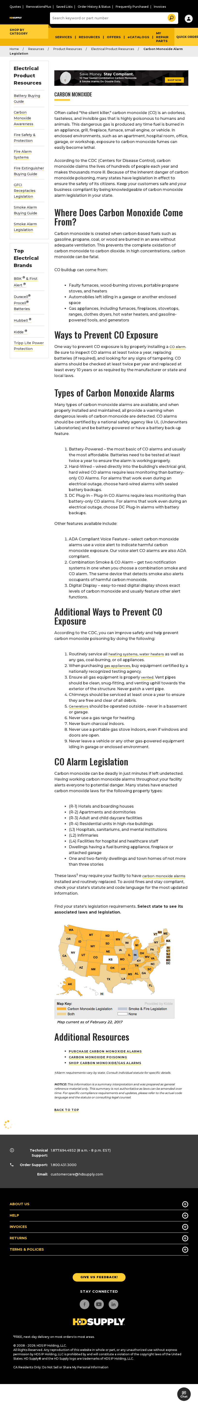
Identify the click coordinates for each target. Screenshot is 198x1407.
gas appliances (117, 666)
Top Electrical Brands (26, 258)
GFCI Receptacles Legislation (24, 191)
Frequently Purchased (132, 6)
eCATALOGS (138, 37)
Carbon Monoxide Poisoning (98, 1057)
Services (63, 37)
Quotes (15, 6)
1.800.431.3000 (64, 1165)
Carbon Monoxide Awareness (23, 118)
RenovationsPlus (38, 6)
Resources (89, 37)
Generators (78, 706)
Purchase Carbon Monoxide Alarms (105, 1051)
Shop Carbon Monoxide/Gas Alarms (105, 1063)
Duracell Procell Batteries (22, 303)
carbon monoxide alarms (163, 876)
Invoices (160, 6)
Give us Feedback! (99, 1277)
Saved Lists (64, 6)
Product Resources (67, 49)
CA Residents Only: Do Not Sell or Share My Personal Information (60, 1367)
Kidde (20, 332)
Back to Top (66, 1110)
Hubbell (22, 320)
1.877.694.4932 (63, 1150)
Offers (114, 37)
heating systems (123, 654)
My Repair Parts (162, 37)
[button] (171, 17)
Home (14, 49)
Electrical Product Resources (112, 49)
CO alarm (177, 347)
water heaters (151, 654)
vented (147, 677)
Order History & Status (94, 6)
